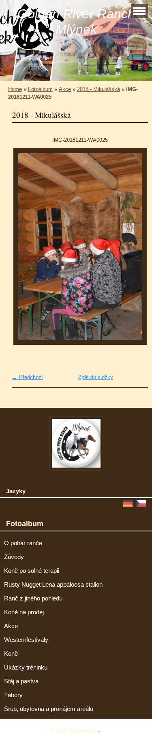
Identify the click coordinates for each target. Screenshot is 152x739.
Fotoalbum (40, 89)
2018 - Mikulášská (98, 89)
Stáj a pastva (21, 681)
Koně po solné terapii (31, 571)
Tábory (13, 695)
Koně (11, 653)
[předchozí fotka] (25, 246)
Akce (65, 89)
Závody (14, 557)
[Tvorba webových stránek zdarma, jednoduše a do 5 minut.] (99, 731)
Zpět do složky (95, 377)
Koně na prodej (24, 612)
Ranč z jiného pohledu (33, 598)
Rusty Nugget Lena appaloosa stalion (53, 584)
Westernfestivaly (26, 640)
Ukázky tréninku (25, 667)
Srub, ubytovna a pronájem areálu (48, 709)
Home (15, 89)
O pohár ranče (23, 543)
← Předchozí (27, 377)
